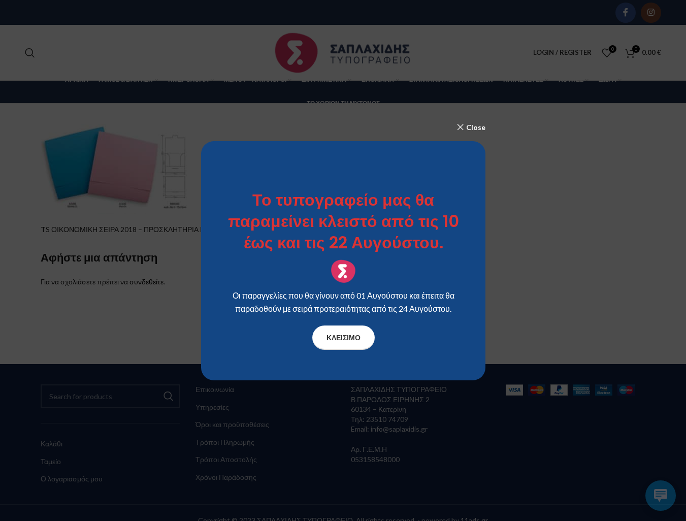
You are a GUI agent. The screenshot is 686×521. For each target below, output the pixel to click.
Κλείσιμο (343, 337)
